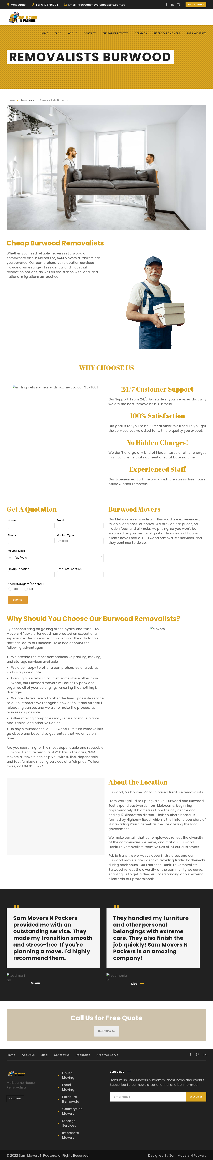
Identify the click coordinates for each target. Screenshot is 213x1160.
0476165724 (106, 1031)
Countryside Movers (72, 1111)
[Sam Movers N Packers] (23, 17)
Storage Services (69, 1123)
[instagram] (179, 4)
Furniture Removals (70, 1099)
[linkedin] (173, 4)
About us (28, 1055)
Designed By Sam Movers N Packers (177, 1155)
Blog (44, 1055)
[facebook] (167, 4)
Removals (27, 100)
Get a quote (196, 4)
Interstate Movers (70, 1135)
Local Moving (68, 1087)
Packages (83, 1055)
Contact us (62, 1055)
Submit (17, 600)
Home (11, 100)
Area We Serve (107, 1055)
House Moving (68, 1075)
